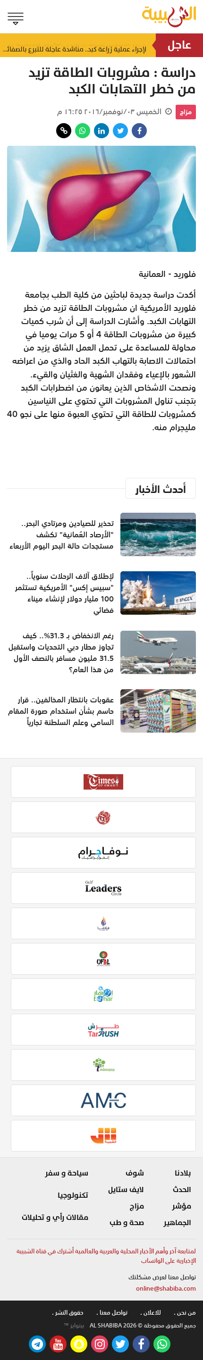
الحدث (182, 1190)
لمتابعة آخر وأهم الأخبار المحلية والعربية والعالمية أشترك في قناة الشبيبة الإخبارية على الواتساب (106, 1256)
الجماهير (177, 1223)
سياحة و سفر (66, 1173)
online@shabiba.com (166, 1288)
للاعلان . (150, 1312)
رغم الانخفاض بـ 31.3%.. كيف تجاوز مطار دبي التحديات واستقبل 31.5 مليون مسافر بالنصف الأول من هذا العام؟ (61, 652)
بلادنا (183, 1173)
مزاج (186, 111)
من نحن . (185, 1312)
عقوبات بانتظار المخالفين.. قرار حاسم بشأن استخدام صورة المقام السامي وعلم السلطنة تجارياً (61, 711)
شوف (135, 1173)
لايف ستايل (126, 1190)
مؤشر (181, 1206)
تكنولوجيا (73, 1195)
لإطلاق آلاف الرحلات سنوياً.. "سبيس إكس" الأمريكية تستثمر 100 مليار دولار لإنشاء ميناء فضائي (64, 592)
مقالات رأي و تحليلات (55, 1217)
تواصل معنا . (111, 1312)
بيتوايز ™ (74, 1325)
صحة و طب (127, 1223)
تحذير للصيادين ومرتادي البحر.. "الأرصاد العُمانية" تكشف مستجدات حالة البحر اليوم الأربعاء (61, 534)
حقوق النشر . (68, 1312)
